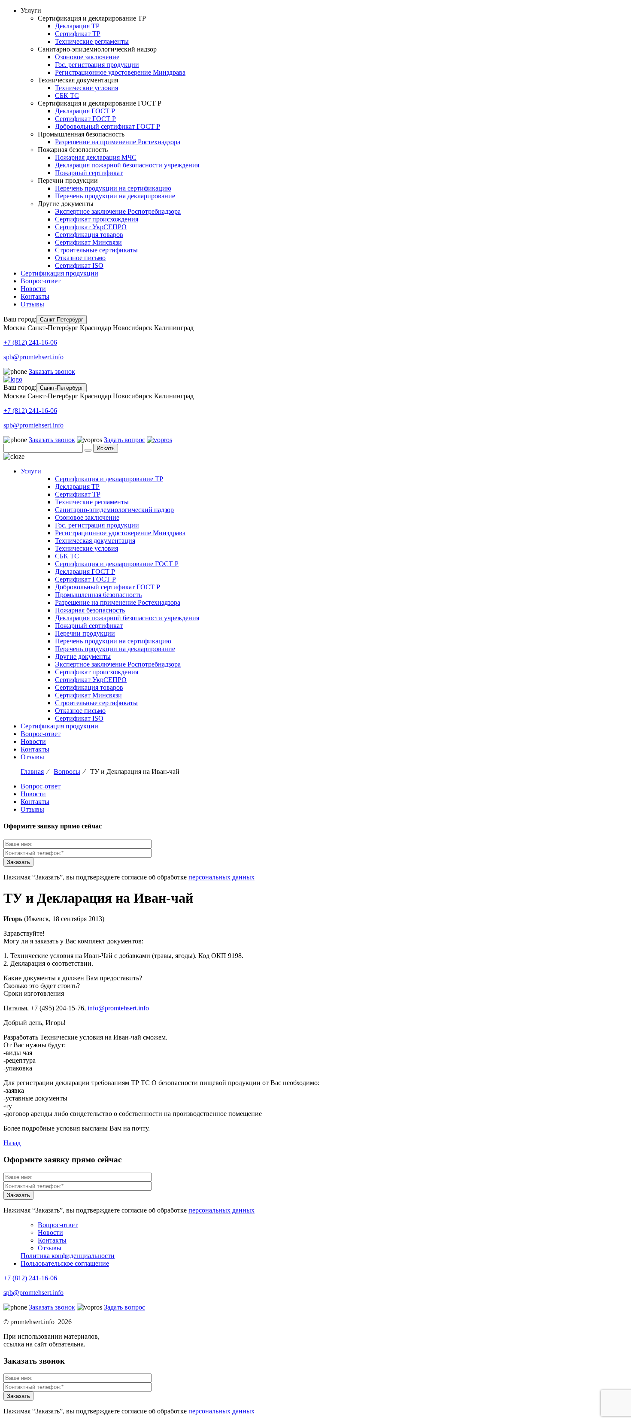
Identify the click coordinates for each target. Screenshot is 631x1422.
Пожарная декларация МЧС (96, 157)
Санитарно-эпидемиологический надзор (114, 509)
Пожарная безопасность (90, 610)
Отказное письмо (80, 257)
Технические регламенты (92, 41)
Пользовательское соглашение (65, 1263)
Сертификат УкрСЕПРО (91, 226)
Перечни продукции (85, 633)
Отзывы (32, 304)
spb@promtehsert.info (33, 357)
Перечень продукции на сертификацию (113, 188)
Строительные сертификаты (96, 250)
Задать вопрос (124, 439)
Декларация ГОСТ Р (85, 111)
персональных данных (221, 877)
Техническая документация (95, 540)
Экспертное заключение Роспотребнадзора (118, 211)
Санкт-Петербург (61, 319)
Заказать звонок (52, 371)
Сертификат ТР (77, 33)
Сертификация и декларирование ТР (109, 478)
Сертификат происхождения (96, 219)
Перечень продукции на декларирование (115, 196)
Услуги (31, 471)
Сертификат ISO (79, 265)
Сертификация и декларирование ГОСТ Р (117, 563)
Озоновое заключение (87, 57)
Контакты (35, 296)
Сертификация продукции (59, 273)
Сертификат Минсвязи (88, 242)
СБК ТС (67, 95)
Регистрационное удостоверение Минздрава (120, 72)
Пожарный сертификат (89, 172)
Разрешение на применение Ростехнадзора (117, 142)
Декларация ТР (77, 26)
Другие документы (83, 656)
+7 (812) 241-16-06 (30, 342)
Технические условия (86, 87)
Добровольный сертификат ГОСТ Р (107, 126)
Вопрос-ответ (41, 281)
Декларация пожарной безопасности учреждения (127, 165)
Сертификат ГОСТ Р (85, 118)
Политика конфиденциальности (68, 1255)
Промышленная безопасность (98, 594)
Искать (106, 448)
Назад (12, 1142)
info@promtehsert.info (118, 1008)
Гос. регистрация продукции (97, 64)
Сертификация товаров (89, 234)
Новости (33, 288)
